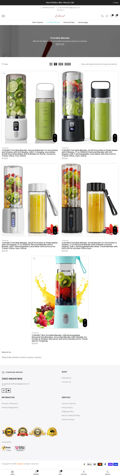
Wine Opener (37, 22)
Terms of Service (69, 403)
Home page (83, 22)
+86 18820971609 (48, 8)
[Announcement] (60, 2)
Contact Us (66, 382)
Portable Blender (53, 22)
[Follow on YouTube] (8, 390)
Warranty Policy (68, 419)
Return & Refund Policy (71, 415)
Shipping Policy (68, 411)
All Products (66, 378)
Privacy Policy (67, 407)
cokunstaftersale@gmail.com (69, 8)
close (5, 2)
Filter (6, 64)
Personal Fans (69, 22)
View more (60, 44)
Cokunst (5, 148)
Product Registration (10, 407)
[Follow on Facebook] (4, 390)
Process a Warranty (10, 403)
